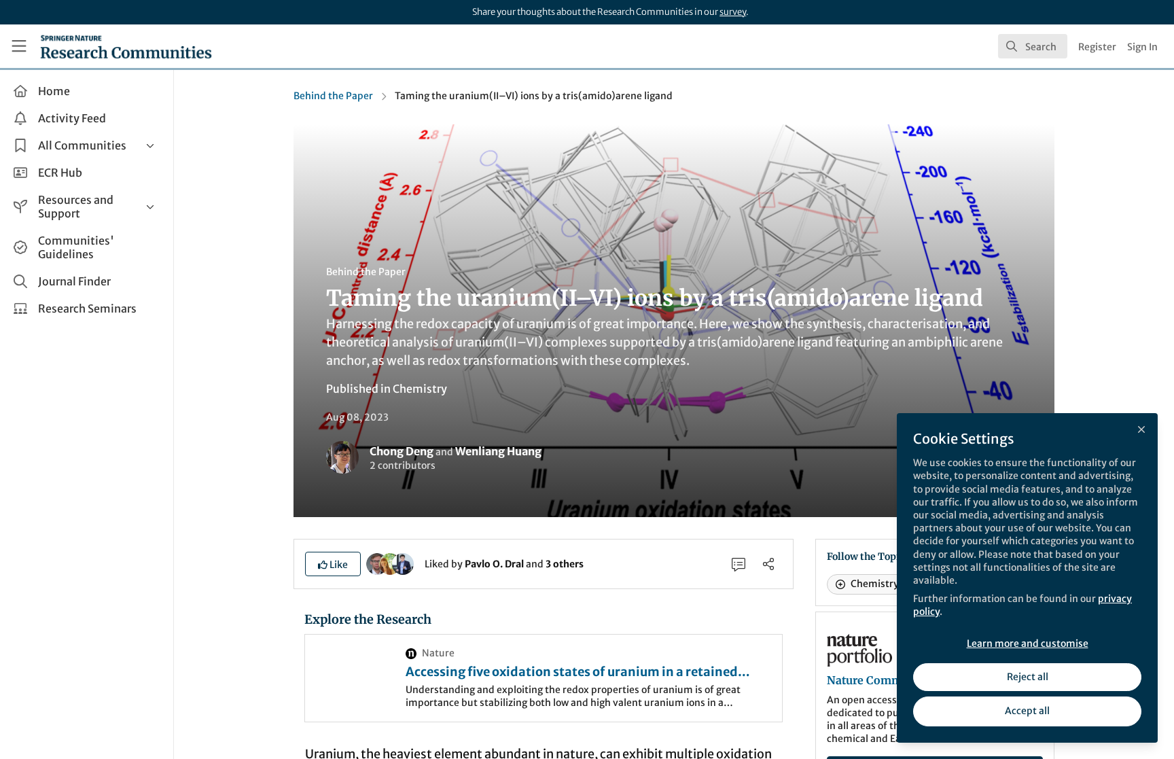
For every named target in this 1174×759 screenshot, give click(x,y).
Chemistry (420, 388)
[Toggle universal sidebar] (19, 46)
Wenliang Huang (498, 451)
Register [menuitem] (1097, 47)
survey (732, 12)
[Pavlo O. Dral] (377, 563)
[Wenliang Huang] (403, 563)
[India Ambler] (390, 563)
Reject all (1027, 677)
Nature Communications (893, 680)
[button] (333, 564)
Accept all (1027, 711)
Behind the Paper (333, 96)
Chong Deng (401, 451)
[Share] (768, 564)
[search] (1032, 46)
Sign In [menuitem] (1142, 47)
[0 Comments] (738, 564)
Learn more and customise (1027, 643)
